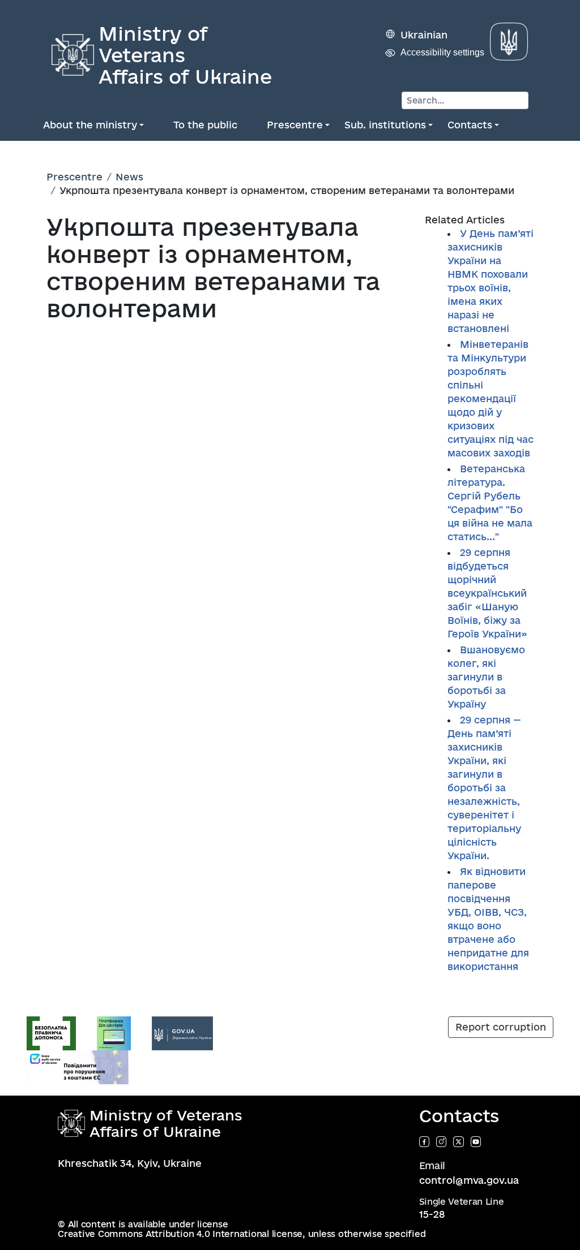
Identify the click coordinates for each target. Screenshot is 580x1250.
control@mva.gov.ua (469, 1180)
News (129, 176)
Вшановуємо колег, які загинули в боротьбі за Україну (486, 676)
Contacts (469, 124)
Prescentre (295, 124)
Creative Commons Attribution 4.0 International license (180, 1234)
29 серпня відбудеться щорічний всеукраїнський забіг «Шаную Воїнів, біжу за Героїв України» (487, 593)
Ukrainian (423, 34)
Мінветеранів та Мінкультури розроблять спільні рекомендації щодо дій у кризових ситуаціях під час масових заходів (490, 398)
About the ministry (90, 124)
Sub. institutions (385, 124)
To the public (205, 124)
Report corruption (500, 1026)
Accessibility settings (442, 52)
